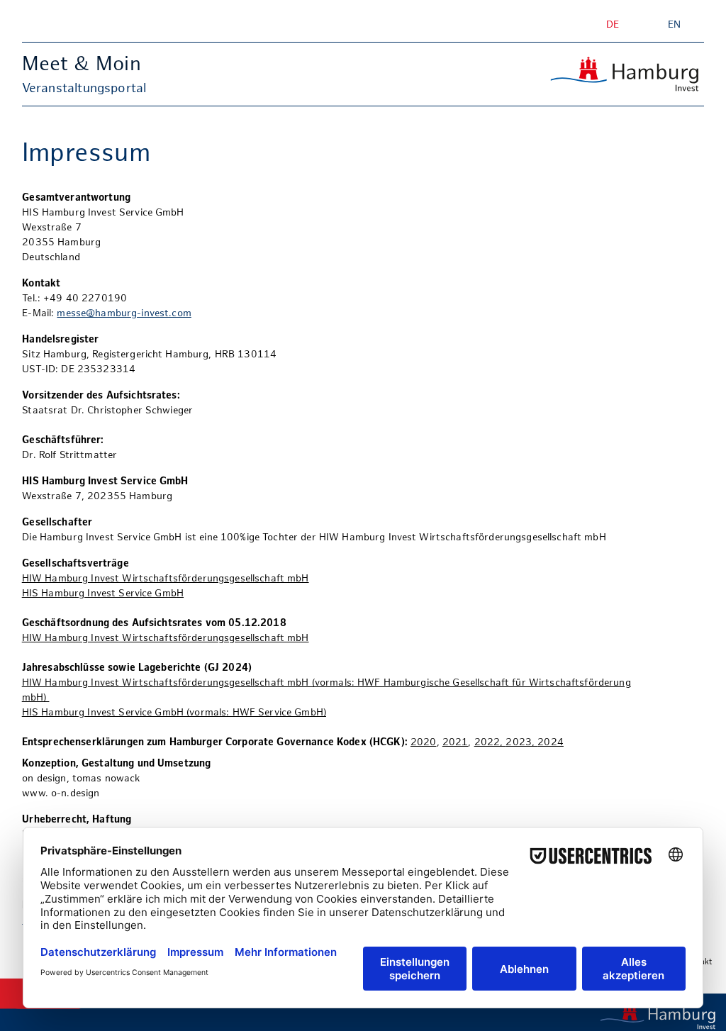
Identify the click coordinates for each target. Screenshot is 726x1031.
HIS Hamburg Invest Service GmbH (103, 593)
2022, (490, 742)
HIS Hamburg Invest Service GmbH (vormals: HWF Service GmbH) (174, 713)
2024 (550, 742)
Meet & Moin (81, 65)
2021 (455, 742)
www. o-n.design (60, 793)
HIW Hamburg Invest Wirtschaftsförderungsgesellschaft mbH (165, 579)
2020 (424, 742)
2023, (521, 742)
